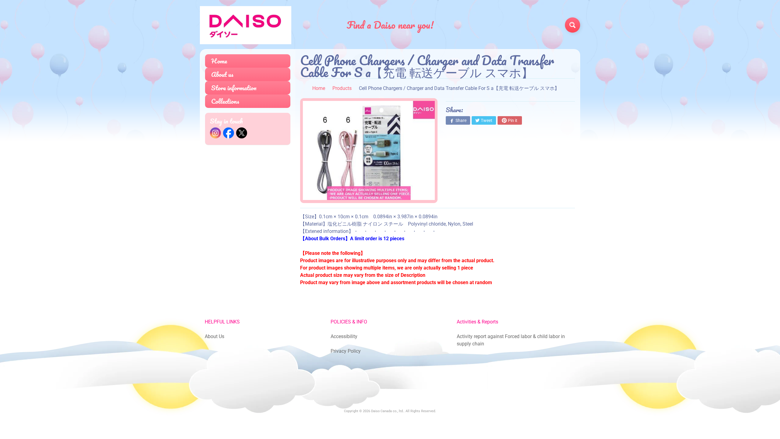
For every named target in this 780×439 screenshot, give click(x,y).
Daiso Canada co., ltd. (387, 411)
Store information (234, 87)
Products (342, 88)
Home (219, 60)
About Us (214, 336)
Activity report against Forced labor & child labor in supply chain (511, 340)
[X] (241, 132)
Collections (225, 101)
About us (222, 74)
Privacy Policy (346, 351)
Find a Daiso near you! (390, 25)
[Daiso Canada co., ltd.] (245, 25)
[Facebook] (228, 132)
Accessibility (344, 336)
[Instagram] (215, 132)
